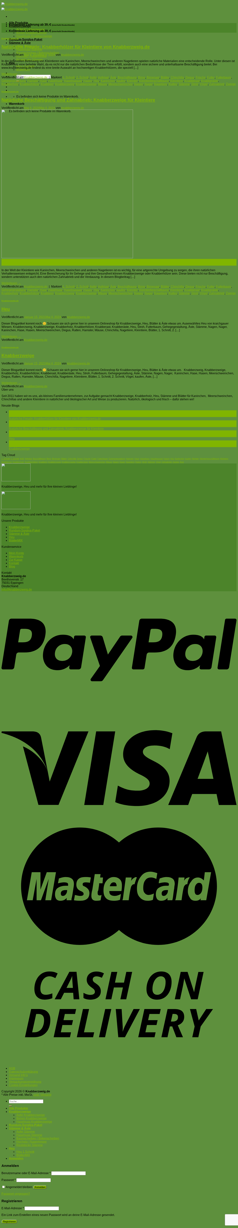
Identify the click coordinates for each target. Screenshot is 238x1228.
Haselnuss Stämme (29, 49)
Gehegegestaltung (13, 80)
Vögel (204, 84)
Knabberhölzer (29, 84)
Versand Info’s (18, 1075)
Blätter (165, 77)
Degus (190, 77)
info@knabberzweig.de (16, 589)
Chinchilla (177, 77)
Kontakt (14, 563)
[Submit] (10, 1106)
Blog (12, 566)
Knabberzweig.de (10, 38)
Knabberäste (209, 80)
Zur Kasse (15, 559)
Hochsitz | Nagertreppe (31, 1141)
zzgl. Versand (42, 1094)
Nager (149, 84)
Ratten (173, 84)
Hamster (32, 80)
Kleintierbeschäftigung (154, 80)
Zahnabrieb (216, 84)
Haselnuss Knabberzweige (34, 36)
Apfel (93, 77)
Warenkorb (16, 556)
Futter (211, 77)
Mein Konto (16, 553)
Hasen (87, 80)
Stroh (194, 84)
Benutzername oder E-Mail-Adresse (26, 1173)
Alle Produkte (18, 22)
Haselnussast (73, 80)
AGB (12, 1068)
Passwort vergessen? (15, 1193)
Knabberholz (9, 84)
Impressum (16, 1078)
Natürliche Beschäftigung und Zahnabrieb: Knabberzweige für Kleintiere (78, 99)
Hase (43, 80)
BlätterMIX (23, 69)
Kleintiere (176, 80)
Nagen (138, 84)
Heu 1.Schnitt (25, 1151)
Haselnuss (55, 80)
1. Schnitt (68, 77)
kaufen (121, 80)
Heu (96, 80)
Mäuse (102, 84)
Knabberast (192, 80)
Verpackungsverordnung (25, 1081)
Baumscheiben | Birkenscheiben (37, 52)
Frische (201, 77)
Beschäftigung (127, 77)
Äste (113, 77)
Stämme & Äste (20, 42)
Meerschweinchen (121, 84)
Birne (141, 77)
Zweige (231, 84)
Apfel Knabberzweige (30, 1115)
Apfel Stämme (25, 1131)
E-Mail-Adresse (12, 1208)
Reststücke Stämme (29, 1145)
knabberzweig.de (72, 54)
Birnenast (153, 77)
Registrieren (9, 1221)
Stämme (184, 84)
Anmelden (40, 1187)
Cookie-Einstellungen (23, 1085)
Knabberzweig (64, 84)
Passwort (8, 1180)
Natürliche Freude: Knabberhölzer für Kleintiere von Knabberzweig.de (75, 46)
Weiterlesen (11, 74)
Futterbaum (223, 77)
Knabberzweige (86, 84)
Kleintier (132, 80)
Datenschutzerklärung (23, 1071)
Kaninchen (108, 80)
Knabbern (47, 84)
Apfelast (103, 77)
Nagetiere (160, 84)
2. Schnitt (82, 77)
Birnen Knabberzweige (31, 32)
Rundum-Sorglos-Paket (25, 39)
